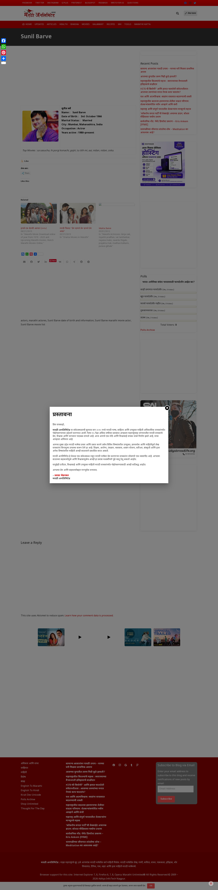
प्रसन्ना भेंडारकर (62, 475)
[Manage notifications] (211, 883)
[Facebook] (4, 41)
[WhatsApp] (4, 47)
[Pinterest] (4, 53)
